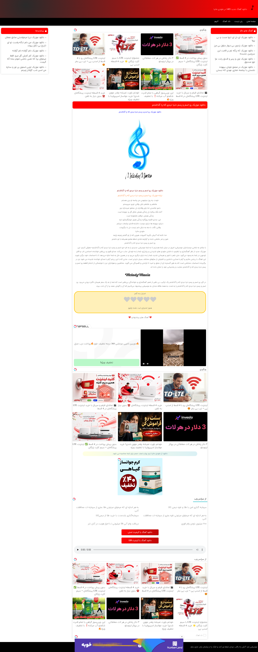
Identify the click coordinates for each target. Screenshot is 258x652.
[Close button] (181, 636)
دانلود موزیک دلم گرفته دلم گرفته (28, 50)
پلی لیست (238, 21)
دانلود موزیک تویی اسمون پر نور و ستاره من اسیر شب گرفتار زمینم (26, 69)
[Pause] (143, 364)
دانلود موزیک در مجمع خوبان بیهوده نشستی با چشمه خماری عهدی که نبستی (235, 69)
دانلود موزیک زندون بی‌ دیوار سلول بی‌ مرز (233, 45)
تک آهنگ (226, 21)
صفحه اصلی (251, 21)
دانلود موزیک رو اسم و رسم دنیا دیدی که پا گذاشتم (178, 105)
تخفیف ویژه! (106, 362)
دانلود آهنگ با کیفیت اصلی (140, 532)
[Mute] (148, 364)
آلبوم (216, 21)
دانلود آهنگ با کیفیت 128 (140, 540)
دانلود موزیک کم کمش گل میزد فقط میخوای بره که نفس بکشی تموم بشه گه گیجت (26, 59)
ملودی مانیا (140, 231)
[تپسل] (76, 636)
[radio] (153, 299)
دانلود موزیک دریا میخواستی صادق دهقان (24, 37)
